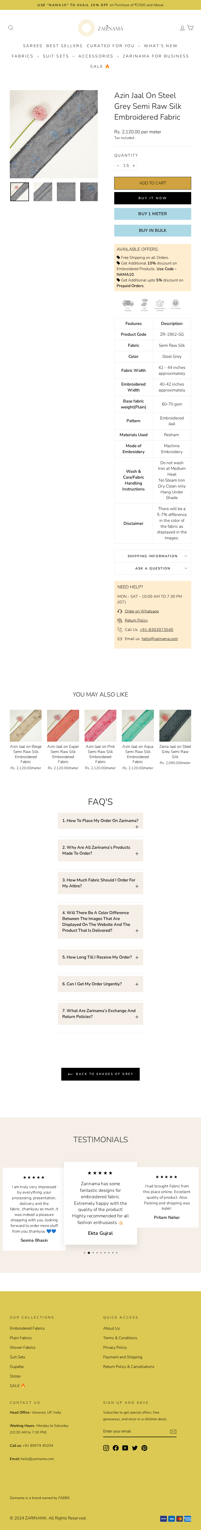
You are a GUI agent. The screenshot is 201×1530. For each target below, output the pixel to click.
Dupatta (17, 1366)
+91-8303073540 (156, 629)
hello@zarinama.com (160, 638)
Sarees (33, 46)
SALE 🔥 (100, 66)
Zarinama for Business (156, 56)
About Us (111, 1328)
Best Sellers (64, 46)
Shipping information (153, 556)
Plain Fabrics (21, 1338)
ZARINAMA (36, 1518)
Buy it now (152, 198)
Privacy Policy (115, 1347)
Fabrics (24, 56)
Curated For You (112, 46)
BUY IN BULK (153, 230)
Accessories (96, 56)
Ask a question (152, 568)
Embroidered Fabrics (27, 1328)
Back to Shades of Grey (104, 1074)
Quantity (126, 155)
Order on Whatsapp (142, 611)
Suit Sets (57, 56)
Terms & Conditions (120, 1338)
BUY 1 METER (152, 214)
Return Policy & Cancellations (128, 1366)
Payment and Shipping (122, 1357)
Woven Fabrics (23, 1347)
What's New (161, 46)
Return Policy (136, 620)
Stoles (15, 1376)
